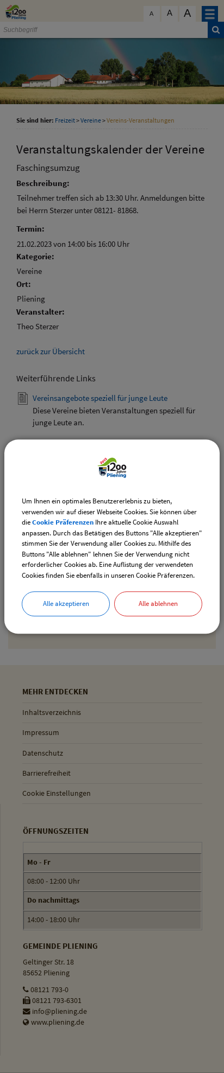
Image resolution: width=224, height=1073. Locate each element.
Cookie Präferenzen (63, 522)
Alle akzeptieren (66, 603)
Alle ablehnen (158, 603)
